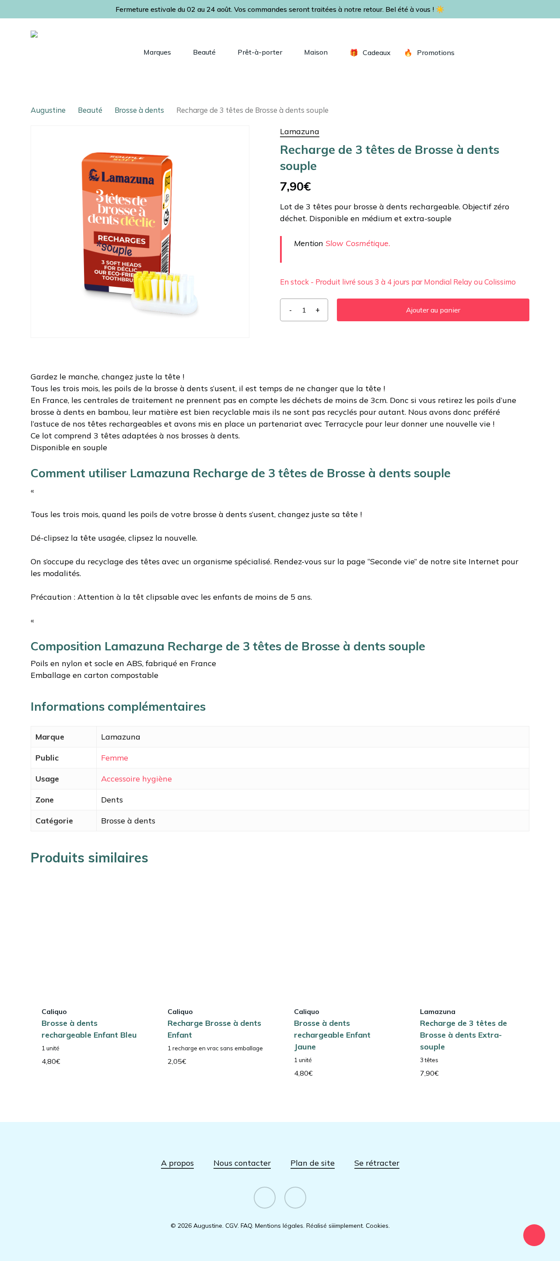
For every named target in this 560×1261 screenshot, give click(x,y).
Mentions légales (279, 1226)
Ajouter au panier (433, 310)
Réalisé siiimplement (334, 1226)
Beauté (90, 110)
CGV (231, 1226)
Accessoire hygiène (136, 779)
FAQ (246, 1226)
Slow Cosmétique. (358, 243)
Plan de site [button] (312, 1163)
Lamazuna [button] (299, 131)
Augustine (48, 110)
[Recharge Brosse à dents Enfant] (216, 935)
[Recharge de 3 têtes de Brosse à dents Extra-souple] (469, 935)
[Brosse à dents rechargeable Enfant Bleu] (90, 935)
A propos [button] (177, 1163)
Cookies (377, 1226)
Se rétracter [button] (376, 1163)
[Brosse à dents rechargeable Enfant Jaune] (343, 935)
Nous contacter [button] (242, 1163)
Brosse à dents (139, 110)
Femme (114, 758)
